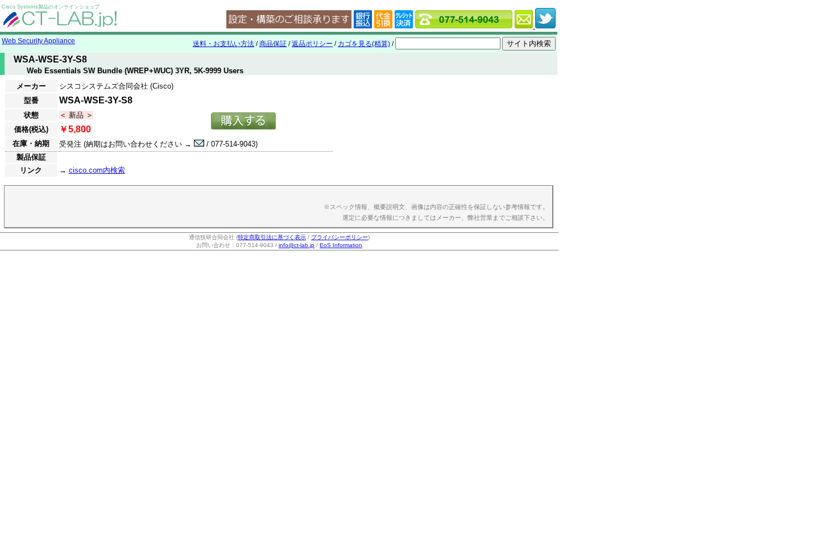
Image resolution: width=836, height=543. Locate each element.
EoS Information (341, 245)
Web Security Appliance (38, 41)
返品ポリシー (312, 44)
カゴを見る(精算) (364, 44)
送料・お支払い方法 (223, 44)
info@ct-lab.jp (296, 245)
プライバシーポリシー (339, 237)
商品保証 (273, 44)
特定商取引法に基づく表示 (272, 237)
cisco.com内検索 (97, 170)
